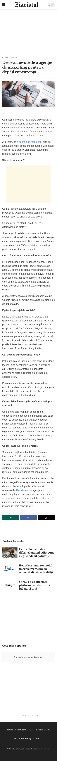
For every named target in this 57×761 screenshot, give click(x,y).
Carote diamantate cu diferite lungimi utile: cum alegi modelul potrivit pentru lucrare (36, 553)
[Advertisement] (28, 31)
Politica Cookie (43, 730)
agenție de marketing (30, 142)
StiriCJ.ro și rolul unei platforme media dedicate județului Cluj (36, 585)
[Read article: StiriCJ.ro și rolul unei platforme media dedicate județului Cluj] (9, 585)
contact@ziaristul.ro (32, 738)
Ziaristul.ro (19, 749)
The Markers (22, 490)
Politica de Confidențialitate (19, 730)
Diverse (13, 57)
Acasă (5, 57)
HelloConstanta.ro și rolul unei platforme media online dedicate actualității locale (36, 569)
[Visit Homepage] (26, 4)
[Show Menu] (3, 4)
